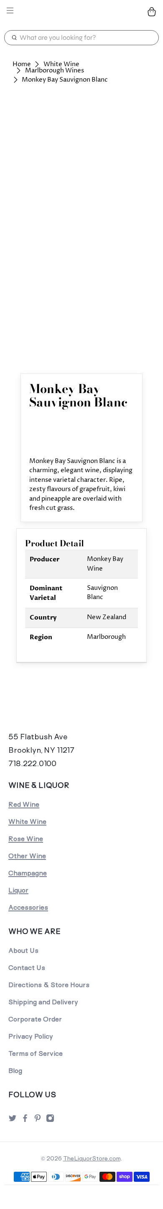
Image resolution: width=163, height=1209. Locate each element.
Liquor (18, 890)
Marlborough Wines (54, 70)
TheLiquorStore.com (91, 1158)
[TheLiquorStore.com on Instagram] (50, 1120)
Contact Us (26, 968)
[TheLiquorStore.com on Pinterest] (37, 1120)
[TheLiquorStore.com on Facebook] (25, 1120)
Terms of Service (35, 1053)
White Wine (61, 64)
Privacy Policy (30, 1036)
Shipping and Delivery (43, 1002)
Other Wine (27, 856)
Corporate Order (35, 1019)
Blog (15, 1071)
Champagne (27, 873)
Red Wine (23, 804)
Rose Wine (25, 839)
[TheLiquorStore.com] (81, 12)
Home (22, 64)
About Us (23, 950)
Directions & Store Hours (48, 985)
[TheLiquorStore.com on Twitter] (12, 1120)
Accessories (28, 907)
